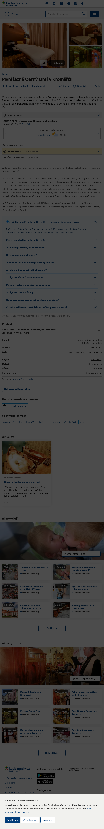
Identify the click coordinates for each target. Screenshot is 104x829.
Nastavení (48, 820)
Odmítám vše (30, 820)
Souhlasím (12, 820)
